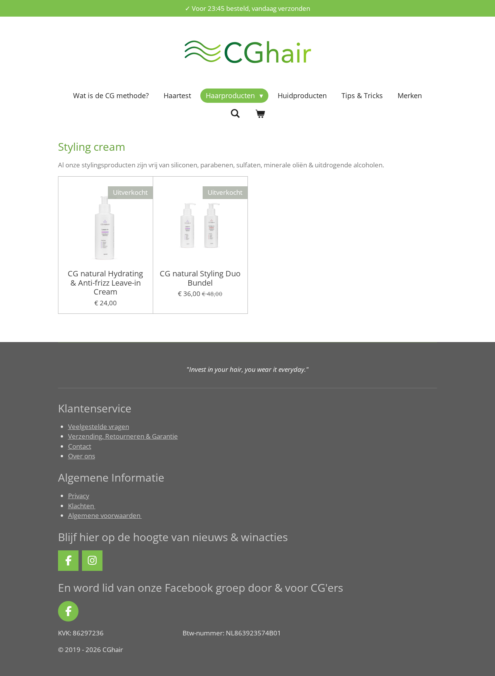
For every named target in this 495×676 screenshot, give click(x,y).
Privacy (78, 495)
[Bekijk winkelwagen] (259, 114)
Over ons (81, 455)
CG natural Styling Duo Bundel (200, 278)
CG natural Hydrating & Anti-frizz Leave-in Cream (105, 282)
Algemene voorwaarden (105, 515)
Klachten (82, 505)
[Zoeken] (235, 113)
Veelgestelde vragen (98, 426)
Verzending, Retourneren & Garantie (123, 436)
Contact (79, 446)
